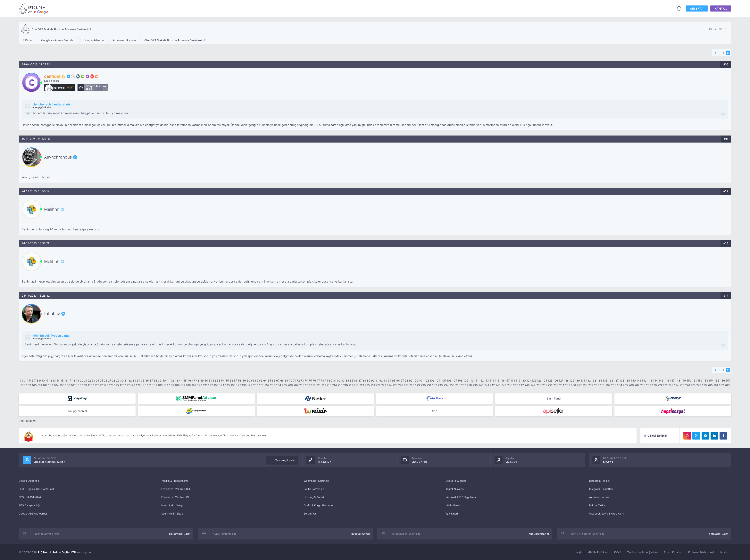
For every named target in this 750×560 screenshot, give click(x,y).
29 (117, 380)
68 (282, 380)
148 (677, 380)
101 (421, 380)
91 (377, 380)
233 (440, 385)
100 (415, 380)
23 (93, 380)
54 (223, 380)
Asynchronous (58, 157)
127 (561, 380)
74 (306, 380)
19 (77, 380)
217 (351, 385)
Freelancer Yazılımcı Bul (175, 488)
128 (566, 380)
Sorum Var (310, 513)
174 (111, 385)
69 (286, 380)
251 (544, 385)
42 (172, 380)
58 (240, 380)
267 (637, 385)
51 (210, 380)
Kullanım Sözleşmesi (701, 552)
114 (492, 380)
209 (307, 385)
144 (655, 380)
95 (394, 380)
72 (298, 380)
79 (326, 380)
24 (97, 380)
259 (590, 385)
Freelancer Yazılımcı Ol (175, 497)
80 (330, 380)
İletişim (724, 552)
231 (429, 385)
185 (171, 385)
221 (373, 385)
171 (95, 385)
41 (168, 380)
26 (105, 380)
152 (700, 380)
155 (716, 380)
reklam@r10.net (179, 533)
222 (378, 385)
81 (334, 380)
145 (661, 380)
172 (100, 385)
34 (138, 380)
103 (432, 380)
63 (260, 380)
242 (492, 385)
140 (633, 380)
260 (596, 385)
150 (689, 380)
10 (43, 380)
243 (498, 385)
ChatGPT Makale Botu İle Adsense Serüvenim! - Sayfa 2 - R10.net (34, 8)
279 (704, 385)
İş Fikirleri (452, 513)
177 (127, 385)
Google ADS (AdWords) (33, 513)
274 (676, 385)
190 (199, 385)
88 (364, 380)
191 (205, 385)
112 (481, 380)
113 (486, 380)
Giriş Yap (696, 8)
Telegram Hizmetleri (601, 488)
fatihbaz (52, 313)
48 (197, 380)
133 (593, 380)
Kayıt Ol (721, 8)
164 (56, 385)
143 (649, 380)
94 (389, 380)
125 (550, 380)
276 (687, 385)
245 (509, 385)
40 (164, 380)
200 (255, 385)
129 (572, 380)
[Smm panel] (196, 398)
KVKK (617, 552)
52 (214, 380)
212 (323, 385)
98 (406, 380)
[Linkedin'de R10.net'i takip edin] (714, 436)
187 (182, 385)
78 (322, 380)
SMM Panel (453, 505)
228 (411, 385)
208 (301, 385)
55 (227, 380)
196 (233, 385)
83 (343, 380)
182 (154, 385)
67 (277, 380)
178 (132, 385)
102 (426, 380)
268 (642, 385)
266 (631, 385)
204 (278, 385)
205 (284, 385)
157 (728, 380)
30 (122, 380)
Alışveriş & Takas (456, 480)
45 (185, 380)
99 (410, 380)
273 (670, 385)
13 (54, 380)
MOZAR (608, 462)
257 (579, 385)
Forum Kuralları (672, 552)
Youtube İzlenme (599, 497)
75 (310, 380)
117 (507, 380)
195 (227, 385)
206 (290, 385)
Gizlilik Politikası (598, 552)
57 (235, 380)
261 (602, 385)
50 (206, 380)
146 (666, 380)
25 (101, 380)
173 (106, 385)
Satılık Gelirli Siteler (173, 513)
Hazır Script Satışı (172, 505)
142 (644, 380)
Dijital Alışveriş (455, 488)
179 (138, 385)
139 (627, 380)
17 (69, 380)
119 (518, 380)
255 (567, 385)
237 (463, 385)
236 (457, 385)
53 (218, 380)
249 (533, 385)
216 (345, 385)
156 (722, 380)
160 (34, 385)
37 (151, 380)
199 (249, 385)
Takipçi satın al (77, 411)
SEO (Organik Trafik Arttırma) (36, 488)
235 (451, 385)
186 (177, 385)
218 (356, 385)
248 (527, 385)
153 (705, 380)
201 (261, 385)
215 (340, 385)
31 (126, 380)
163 (50, 385)
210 (313, 385)
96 (398, 380)
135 (605, 380)
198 (244, 385)
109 (465, 380)
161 (40, 385)
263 (613, 385)
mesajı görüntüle (41, 107)
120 (523, 380)
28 (113, 380)
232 (434, 385)
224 (389, 385)
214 (334, 385)
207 (296, 385)
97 (402, 380)
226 (400, 385)
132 (588, 380)
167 (73, 385)
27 (109, 380)
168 (78, 385)
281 (715, 385)
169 (84, 385)
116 (502, 380)
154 (711, 380)
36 (147, 380)
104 (437, 380)
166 (67, 385)
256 (573, 385)
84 (347, 380)
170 (90, 385)
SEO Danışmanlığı (29, 505)
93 (385, 380)
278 (698, 385)
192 (210, 385)
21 (85, 380)
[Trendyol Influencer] (315, 411)
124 (544, 380)
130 (577, 380)
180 (143, 385)
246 (515, 385)
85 (351, 380)
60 (248, 380)
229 (417, 385)
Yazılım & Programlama (174, 480)
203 (272, 385)
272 (665, 385)
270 (654, 385)
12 (50, 380)
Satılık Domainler (314, 488)
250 (538, 385)
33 (134, 380)
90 (373, 380)
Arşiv (579, 552)
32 (130, 380)
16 (66, 380)
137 (616, 380)
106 (449, 380)
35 (143, 380)
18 (73, 380)
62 (256, 380)
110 (471, 380)
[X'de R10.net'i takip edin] (696, 436)
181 (149, 385)
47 (193, 380)
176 (122, 385)
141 (639, 380)
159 (28, 385)
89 (368, 380)
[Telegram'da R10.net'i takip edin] (705, 436)
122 (534, 380)
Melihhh (51, 209)
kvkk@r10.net (360, 533)
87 (360, 380)
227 (406, 385)
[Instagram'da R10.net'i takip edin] (687, 436)
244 (503, 385)
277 (693, 385)
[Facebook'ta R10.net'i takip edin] (723, 436)
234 (446, 385)
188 (188, 385)
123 (539, 380)
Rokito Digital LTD (64, 552)
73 (302, 380)
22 (89, 380)
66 (273, 380)
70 (290, 380)
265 (625, 385)
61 (252, 380)
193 (216, 385)
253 (555, 385)
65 (269, 380)
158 (23, 385)
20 (81, 380)
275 (681, 385)
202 (266, 385)
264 (619, 385)
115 (497, 380)
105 (443, 380)
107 (454, 380)
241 (486, 385)
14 (58, 380)
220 (367, 385)
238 (469, 385)
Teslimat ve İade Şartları (642, 552)
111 (476, 380)
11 (47, 380)
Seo (434, 411)
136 (610, 380)
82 (338, 380)
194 (221, 385)
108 (460, 380)
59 (244, 380)
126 (555, 380)
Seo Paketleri (27, 420)
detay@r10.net (718, 533)
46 (189, 380)
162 (45, 385)
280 (710, 385)
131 (583, 380)
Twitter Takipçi (597, 505)
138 (622, 380)
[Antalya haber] (196, 411)
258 (585, 385)
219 (361, 385)
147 (672, 380)
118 (513, 380)
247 (521, 385)
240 (481, 385)
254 (561, 385)
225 (395, 385)
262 (607, 385)
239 (475, 385)
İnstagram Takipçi (599, 480)
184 (165, 385)
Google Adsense (29, 480)
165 (62, 385)
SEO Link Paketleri (30, 497)
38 (155, 380)
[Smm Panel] (77, 398)
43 (176, 380)
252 (550, 385)
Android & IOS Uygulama (461, 497)
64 (265, 380)
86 (356, 380)
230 (423, 385)
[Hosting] (315, 398)
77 (318, 380)
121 (529, 380)
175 (116, 385)
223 (383, 385)
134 (599, 380)
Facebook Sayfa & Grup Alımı (606, 513)
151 (694, 380)
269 (648, 385)
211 (318, 385)
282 (721, 385)
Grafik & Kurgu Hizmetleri (319, 505)
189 (194, 385)
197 (238, 385)
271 (660, 385)
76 (314, 380)
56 (231, 380)
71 (294, 380)
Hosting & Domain (314, 497)
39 (160, 380)
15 (62, 380)
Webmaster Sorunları (316, 480)
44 (180, 380)
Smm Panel (554, 398)
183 (160, 385)
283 (727, 385)
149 (683, 380)
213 (329, 385)
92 (381, 380)
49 (202, 380)
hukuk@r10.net (539, 533)
